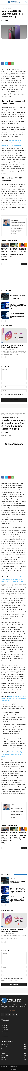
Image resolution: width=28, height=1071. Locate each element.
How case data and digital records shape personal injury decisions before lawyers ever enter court (18, 315)
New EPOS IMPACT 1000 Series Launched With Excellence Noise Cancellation (4, 254)
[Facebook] (2, 63)
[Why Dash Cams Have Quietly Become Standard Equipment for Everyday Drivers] (5, 296)
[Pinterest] (9, 63)
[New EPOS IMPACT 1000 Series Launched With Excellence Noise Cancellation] (5, 245)
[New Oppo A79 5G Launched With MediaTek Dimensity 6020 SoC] (14, 245)
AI (10, 302)
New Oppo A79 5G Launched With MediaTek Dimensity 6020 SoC (14, 253)
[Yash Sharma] (6, 226)
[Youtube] (17, 1014)
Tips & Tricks (4, 349)
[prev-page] (2, 321)
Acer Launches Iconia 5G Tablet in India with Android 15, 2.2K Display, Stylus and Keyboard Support (12, 143)
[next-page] (5, 321)
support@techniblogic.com (12, 1010)
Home (2, 6)
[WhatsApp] (12, 63)
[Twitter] (6, 63)
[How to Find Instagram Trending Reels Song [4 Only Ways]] (14, 335)
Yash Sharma (5, 20)
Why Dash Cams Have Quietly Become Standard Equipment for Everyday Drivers (17, 297)
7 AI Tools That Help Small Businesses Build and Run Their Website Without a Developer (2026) (18, 306)
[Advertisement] (14, 50)
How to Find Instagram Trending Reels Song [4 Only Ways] (12, 346)
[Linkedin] (9, 1014)
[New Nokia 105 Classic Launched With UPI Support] (23, 245)
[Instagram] (6, 1014)
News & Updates (8, 6)
